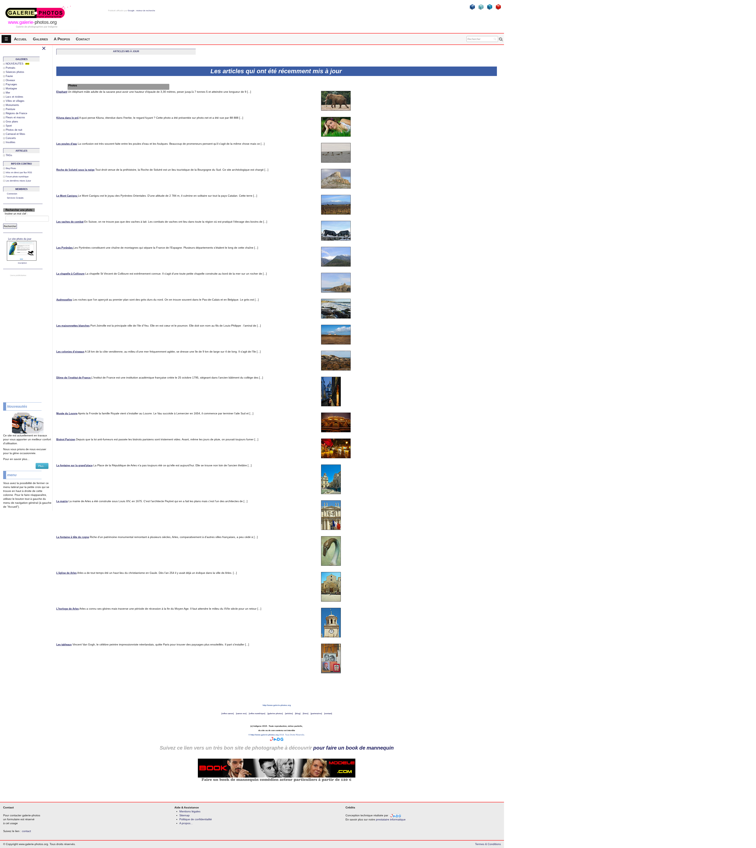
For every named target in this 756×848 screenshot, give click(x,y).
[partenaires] (316, 714)
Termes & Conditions (488, 844)
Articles (21, 150)
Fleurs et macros (15, 117)
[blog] (297, 714)
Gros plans (12, 121)
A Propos (62, 39)
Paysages (11, 84)
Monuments (12, 105)
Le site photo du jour (19, 238)
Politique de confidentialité (195, 819)
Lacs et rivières (14, 96)
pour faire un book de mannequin (353, 748)
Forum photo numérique (17, 176)
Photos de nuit (14, 129)
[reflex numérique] (257, 714)
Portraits (10, 67)
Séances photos (15, 71)
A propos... (186, 823)
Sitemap (184, 815)
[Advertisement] (131, 18)
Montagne (11, 88)
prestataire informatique (391, 819)
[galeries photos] (275, 714)
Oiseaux (10, 80)
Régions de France (16, 113)
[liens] (305, 714)
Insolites (10, 142)
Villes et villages (15, 100)
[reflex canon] (227, 714)
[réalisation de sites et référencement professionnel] (276, 738)
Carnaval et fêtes (15, 133)
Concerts (11, 138)
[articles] (289, 714)
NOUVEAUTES (14, 63)
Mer (8, 92)
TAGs (9, 155)
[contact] (328, 714)
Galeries (40, 39)
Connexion (12, 194)
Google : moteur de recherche (141, 10)
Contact (83, 39)
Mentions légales (189, 811)
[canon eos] (241, 714)
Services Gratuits (15, 198)
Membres (21, 189)
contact (26, 831)
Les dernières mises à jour (18, 181)
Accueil (20, 39)
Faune (9, 76)
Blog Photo (11, 168)
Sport (9, 125)
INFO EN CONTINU (21, 163)
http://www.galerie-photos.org (277, 705)
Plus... (42, 466)
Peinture (10, 109)
